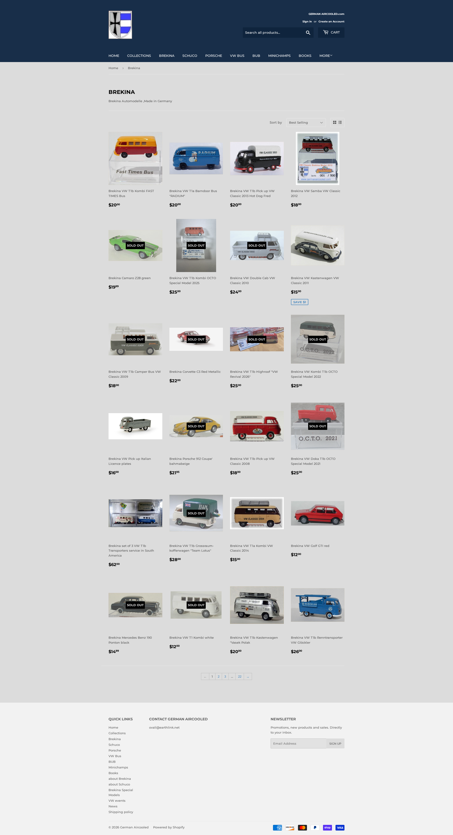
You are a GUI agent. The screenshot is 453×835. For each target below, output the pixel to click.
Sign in (307, 21)
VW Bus (237, 56)
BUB (256, 56)
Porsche (213, 56)
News (113, 806)
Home (114, 56)
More (324, 56)
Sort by (276, 122)
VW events (117, 800)
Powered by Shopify (169, 827)
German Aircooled (134, 827)
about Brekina (120, 778)
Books (305, 56)
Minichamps (279, 56)
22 (239, 676)
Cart (335, 32)
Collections (139, 56)
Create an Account (331, 21)
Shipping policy (121, 812)
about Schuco (119, 784)
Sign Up (335, 743)
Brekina (166, 56)
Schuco (189, 56)
